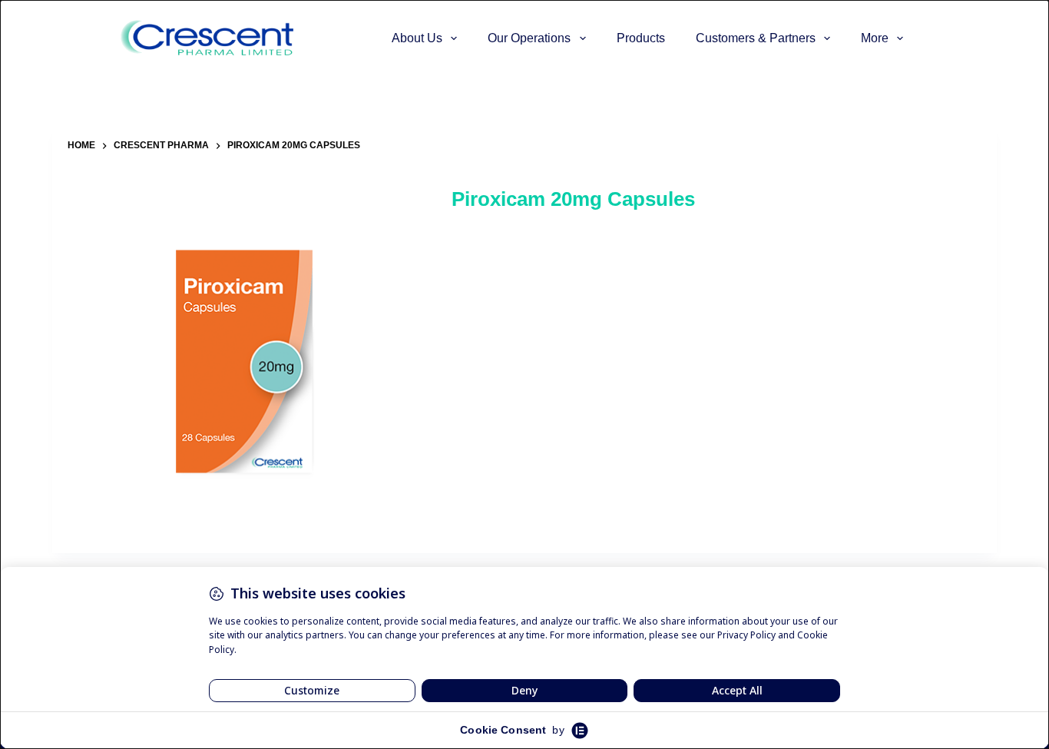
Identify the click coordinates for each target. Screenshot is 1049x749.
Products (641, 38)
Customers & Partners (756, 38)
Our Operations (529, 38)
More (875, 38)
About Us (417, 38)
